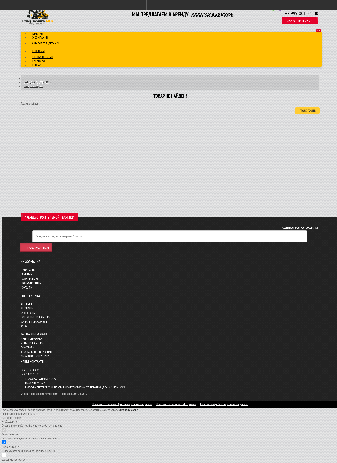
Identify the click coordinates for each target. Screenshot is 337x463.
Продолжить (307, 110)
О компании (40, 37)
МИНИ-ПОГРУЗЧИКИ (31, 338)
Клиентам (38, 51)
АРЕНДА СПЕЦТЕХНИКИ (37, 82)
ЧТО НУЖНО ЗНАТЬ (31, 283)
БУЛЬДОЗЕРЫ (28, 313)
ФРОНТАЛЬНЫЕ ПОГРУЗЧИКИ (36, 352)
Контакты (38, 65)
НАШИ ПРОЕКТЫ (29, 279)
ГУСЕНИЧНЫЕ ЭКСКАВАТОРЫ (35, 317)
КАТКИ (24, 326)
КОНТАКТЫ (26, 287)
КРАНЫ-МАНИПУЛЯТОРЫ (34, 334)
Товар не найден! (33, 86)
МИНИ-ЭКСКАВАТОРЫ (32, 343)
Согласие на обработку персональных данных (224, 404)
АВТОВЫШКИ (27, 304)
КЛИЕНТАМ (26, 274)
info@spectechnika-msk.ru (41, 378)
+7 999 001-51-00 (300, 13)
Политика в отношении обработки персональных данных (122, 404)
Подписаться (38, 247)
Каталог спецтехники (46, 43)
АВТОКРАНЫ (27, 308)
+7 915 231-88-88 (30, 370)
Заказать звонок (300, 20)
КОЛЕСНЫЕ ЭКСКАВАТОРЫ (34, 321)
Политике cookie (129, 410)
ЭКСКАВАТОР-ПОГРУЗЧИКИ (35, 356)
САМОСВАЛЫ (27, 347)
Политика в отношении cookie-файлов (176, 404)
